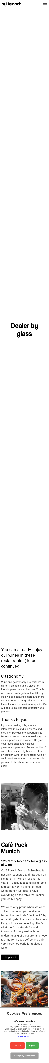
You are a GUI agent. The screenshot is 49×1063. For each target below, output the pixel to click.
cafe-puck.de (10, 957)
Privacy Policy (24, 1036)
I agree (32, 1045)
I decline (17, 1045)
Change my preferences (24, 1056)
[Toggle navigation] (44, 4)
